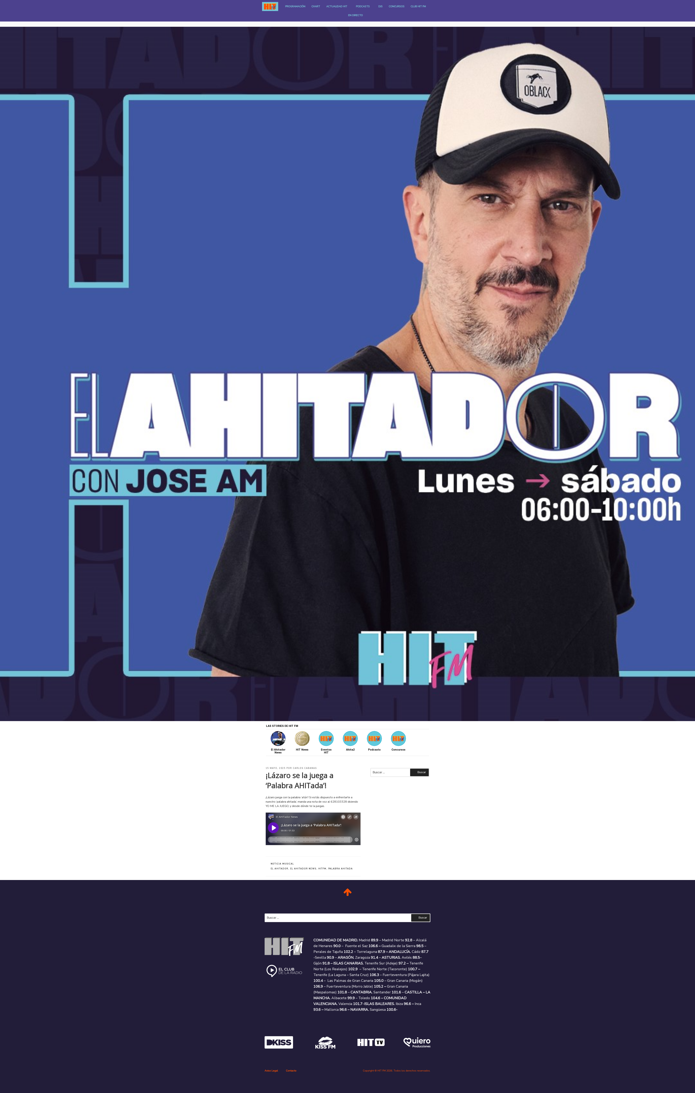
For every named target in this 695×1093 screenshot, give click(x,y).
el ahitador (279, 868)
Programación (295, 6)
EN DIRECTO (355, 15)
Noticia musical (282, 863)
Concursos (397, 6)
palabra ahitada (340, 868)
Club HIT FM (418, 6)
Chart (315, 6)
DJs (380, 6)
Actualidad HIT (336, 6)
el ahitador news (303, 868)
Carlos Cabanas (305, 768)
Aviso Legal (271, 1070)
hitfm (322, 868)
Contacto (291, 1070)
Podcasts (363, 6)
